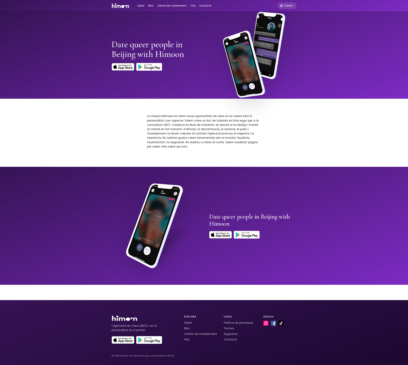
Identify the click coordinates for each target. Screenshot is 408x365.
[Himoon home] (120, 5)
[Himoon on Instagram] (265, 323)
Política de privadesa (238, 323)
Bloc (151, 5)
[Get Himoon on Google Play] (149, 67)
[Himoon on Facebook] (273, 323)
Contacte (205, 5)
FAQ (192, 5)
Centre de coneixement (172, 5)
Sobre (140, 5)
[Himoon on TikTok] (281, 323)
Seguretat (231, 334)
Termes (229, 328)
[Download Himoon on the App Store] (123, 67)
